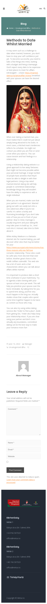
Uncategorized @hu (17, 347)
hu (40, 8)
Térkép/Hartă (17, 577)
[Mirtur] (23, 9)
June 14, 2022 (14, 344)
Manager (28, 344)
